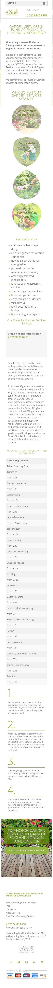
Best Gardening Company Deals (21, 902)
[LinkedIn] (34, 962)
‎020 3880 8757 (19, 337)
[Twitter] (19, 962)
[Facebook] (11, 962)
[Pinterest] (42, 962)
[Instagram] (26, 962)
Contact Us (11, 909)
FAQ (8, 906)
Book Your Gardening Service (26, 850)
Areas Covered (13, 912)
